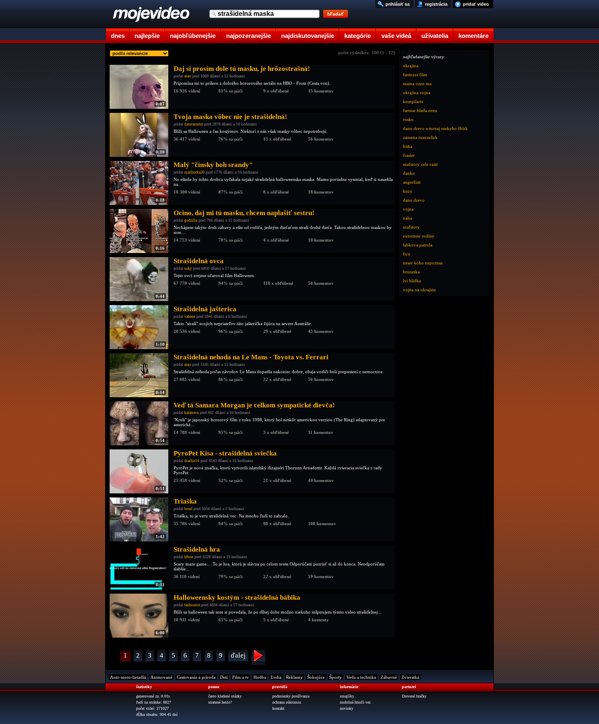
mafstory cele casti (420, 164)
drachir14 (191, 460)
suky (188, 268)
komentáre (473, 35)
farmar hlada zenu (420, 110)
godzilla (190, 220)
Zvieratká (410, 677)
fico (406, 253)
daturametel (193, 124)
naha (407, 218)
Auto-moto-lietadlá (128, 677)
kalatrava (191, 412)
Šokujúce (316, 677)
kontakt (278, 708)
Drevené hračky (414, 696)
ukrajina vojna (416, 92)
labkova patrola (417, 244)
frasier (409, 155)
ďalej (238, 655)
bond (188, 508)
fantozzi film (415, 74)
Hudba (259, 677)
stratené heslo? (220, 702)
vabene (189, 316)
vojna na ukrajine (419, 289)
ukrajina (410, 65)
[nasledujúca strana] (258, 657)
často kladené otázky (225, 696)
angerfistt (412, 182)
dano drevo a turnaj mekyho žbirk (435, 128)
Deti (224, 677)
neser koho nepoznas (423, 262)
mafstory (411, 226)
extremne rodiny (418, 235)
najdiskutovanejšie (307, 35)
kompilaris (413, 101)
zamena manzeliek (420, 137)
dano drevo (414, 200)
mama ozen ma (417, 83)
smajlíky (347, 696)
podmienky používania (290, 696)
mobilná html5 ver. (355, 702)
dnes (118, 35)
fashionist (192, 605)
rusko (408, 119)
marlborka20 (194, 172)
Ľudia (276, 677)
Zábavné (389, 677)
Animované (161, 677)
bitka (407, 146)
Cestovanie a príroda (196, 677)
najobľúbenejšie (193, 35)
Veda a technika (361, 677)
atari (187, 76)
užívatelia (434, 35)
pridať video (476, 4)
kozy (407, 191)
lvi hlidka (412, 280)
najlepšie (147, 35)
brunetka (411, 271)
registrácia (436, 4)
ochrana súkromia (286, 702)
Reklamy (294, 677)
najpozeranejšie (248, 35)
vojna (408, 209)
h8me (188, 557)
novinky (346, 708)
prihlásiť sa (397, 4)
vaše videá (396, 35)
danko (409, 173)
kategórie (357, 35)
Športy (335, 677)
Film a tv (240, 677)
